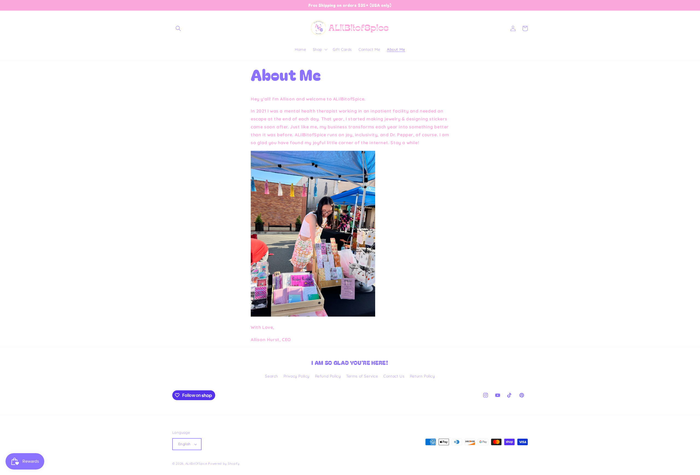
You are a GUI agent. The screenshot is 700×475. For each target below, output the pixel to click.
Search (271, 376)
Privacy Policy (297, 376)
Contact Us (393, 376)
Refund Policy (328, 376)
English (184, 444)
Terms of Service (362, 376)
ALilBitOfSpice (196, 463)
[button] (178, 28)
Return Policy (422, 376)
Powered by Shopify (224, 463)
